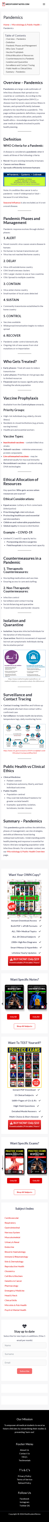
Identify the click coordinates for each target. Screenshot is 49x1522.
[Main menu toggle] (44, 4)
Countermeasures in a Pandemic (20, 58)
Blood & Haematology (15, 1251)
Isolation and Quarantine (17, 62)
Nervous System (12, 1232)
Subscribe (24, 1371)
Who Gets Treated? (15, 49)
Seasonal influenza (11, 202)
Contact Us (24, 1453)
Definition (10, 42)
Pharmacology (11, 1285)
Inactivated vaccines (13, 442)
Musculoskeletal (12, 1237)
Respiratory (10, 1222)
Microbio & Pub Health (16, 1305)
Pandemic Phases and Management (21, 45)
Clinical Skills (11, 1300)
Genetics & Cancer (13, 1281)
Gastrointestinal (12, 1227)
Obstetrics (10, 1271)
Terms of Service (24, 1479)
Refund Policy (24, 1483)
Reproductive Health (14, 1266)
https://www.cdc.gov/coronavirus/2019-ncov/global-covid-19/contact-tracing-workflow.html (25, 752)
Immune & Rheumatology (16, 1256)
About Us (24, 1450)
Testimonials (24, 1460)
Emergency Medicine (14, 1290)
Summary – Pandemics (15, 72)
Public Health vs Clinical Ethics (19, 68)
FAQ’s (24, 1457)
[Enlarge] (42, 176)
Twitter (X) (24, 1505)
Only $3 (13, 1017)
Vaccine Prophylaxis (14, 52)
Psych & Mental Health (15, 1310)
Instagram (24, 1502)
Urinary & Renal (12, 1242)
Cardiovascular (12, 1218)
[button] (2, 1003)
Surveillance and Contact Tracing (20, 65)
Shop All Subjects (24, 1026)
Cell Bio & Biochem (14, 1276)
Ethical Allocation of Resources (19, 55)
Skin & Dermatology (14, 1261)
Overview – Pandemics (16, 39)
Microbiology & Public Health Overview (26, 851)
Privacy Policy (24, 1476)
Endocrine (9, 1247)
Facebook (24, 1498)
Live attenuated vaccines (16, 456)
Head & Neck (11, 1295)
